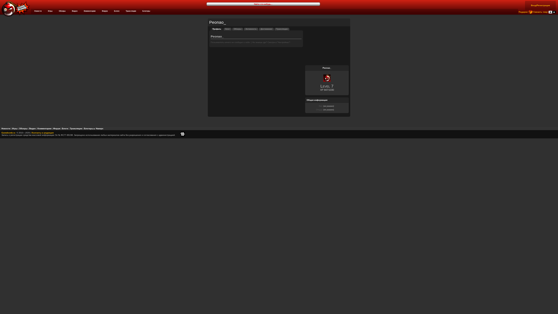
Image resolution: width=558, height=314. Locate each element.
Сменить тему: (540, 12)
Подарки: (523, 12)
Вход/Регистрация (540, 5)
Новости (38, 11)
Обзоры (62, 11)
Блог (227, 29)
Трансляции (131, 11)
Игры (50, 11)
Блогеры (146, 11)
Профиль (216, 29)
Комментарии (89, 11)
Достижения (266, 29)
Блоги (116, 11)
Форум (105, 11)
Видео (74, 11)
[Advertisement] (327, 46)
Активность (251, 29)
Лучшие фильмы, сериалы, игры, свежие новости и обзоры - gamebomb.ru (15, 8)
